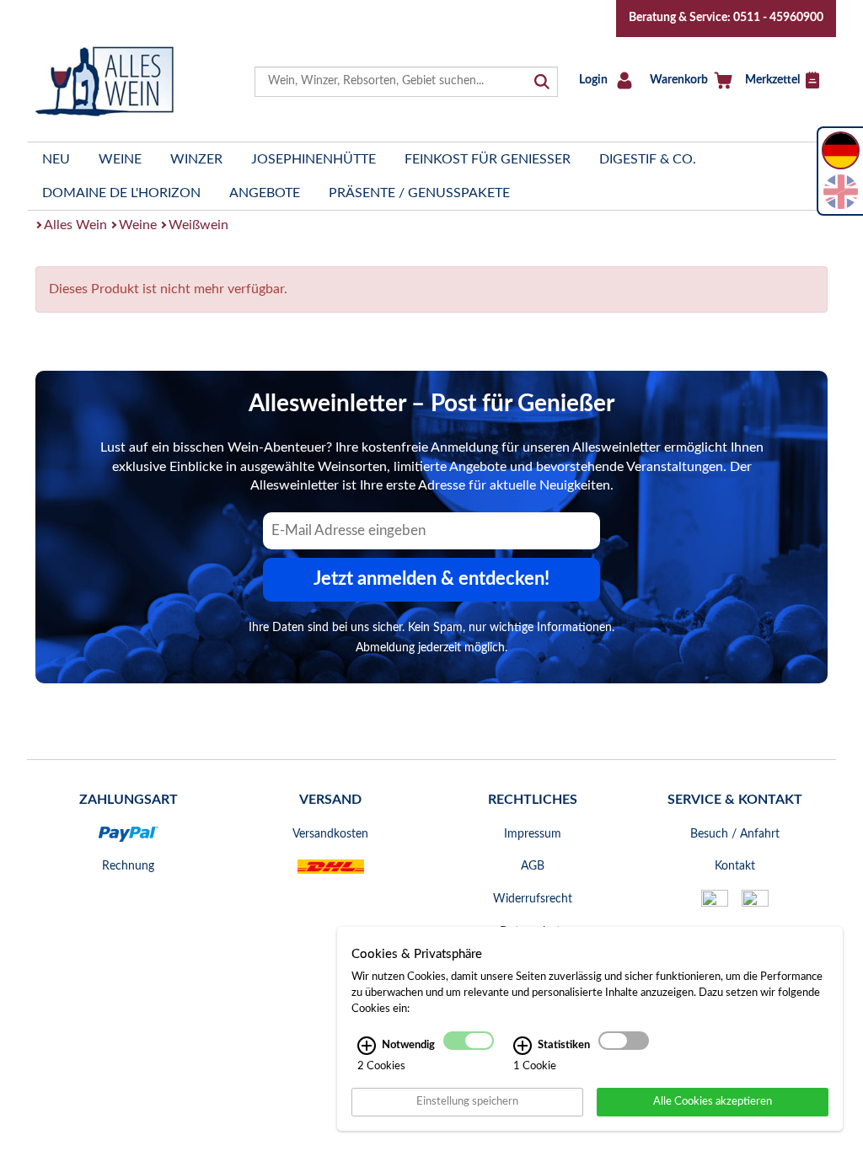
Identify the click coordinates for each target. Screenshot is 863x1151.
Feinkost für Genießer (488, 159)
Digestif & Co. (647, 159)
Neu (56, 159)
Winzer (196, 159)
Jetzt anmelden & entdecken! (431, 579)
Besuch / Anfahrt (735, 834)
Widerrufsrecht (532, 899)
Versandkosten (330, 834)
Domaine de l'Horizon (121, 193)
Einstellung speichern (467, 1101)
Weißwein (198, 225)
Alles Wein (75, 225)
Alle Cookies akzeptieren (712, 1101)
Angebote (264, 193)
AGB (532, 866)
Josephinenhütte (313, 159)
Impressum (532, 834)
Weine (120, 159)
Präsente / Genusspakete (419, 193)
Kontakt (735, 866)
